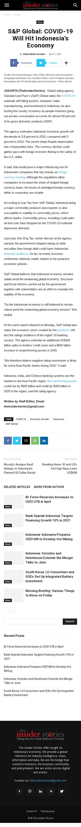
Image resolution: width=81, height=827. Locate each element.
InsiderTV (31, 811)
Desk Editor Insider (34, 54)
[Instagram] (30, 791)
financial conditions (16, 253)
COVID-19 (68, 95)
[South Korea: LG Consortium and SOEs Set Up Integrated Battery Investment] (14, 576)
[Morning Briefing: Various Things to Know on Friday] (14, 595)
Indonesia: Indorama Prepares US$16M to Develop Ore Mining (37, 668)
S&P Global (12, 423)
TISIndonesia (47, 811)
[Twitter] (62, 791)
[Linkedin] (40, 791)
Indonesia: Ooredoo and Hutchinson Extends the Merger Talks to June (49, 557)
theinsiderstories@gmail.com (48, 780)
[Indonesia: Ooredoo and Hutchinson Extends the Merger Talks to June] (14, 558)
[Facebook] (19, 791)
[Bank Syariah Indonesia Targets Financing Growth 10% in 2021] (14, 520)
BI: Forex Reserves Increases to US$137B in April (34, 646)
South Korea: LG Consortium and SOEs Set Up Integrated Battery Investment (50, 576)
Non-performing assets (62, 381)
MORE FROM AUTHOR (49, 487)
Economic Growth (39, 419)
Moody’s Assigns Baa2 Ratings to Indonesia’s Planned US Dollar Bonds (20, 468)
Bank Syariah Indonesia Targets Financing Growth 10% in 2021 (39, 656)
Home (7, 14)
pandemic (63, 330)
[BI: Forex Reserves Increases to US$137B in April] (14, 501)
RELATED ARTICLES (17, 487)
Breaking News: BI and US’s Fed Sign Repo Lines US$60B (59, 468)
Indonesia (58, 419)
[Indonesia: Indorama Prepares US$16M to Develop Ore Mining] (14, 539)
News (18, 14)
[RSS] (51, 791)
